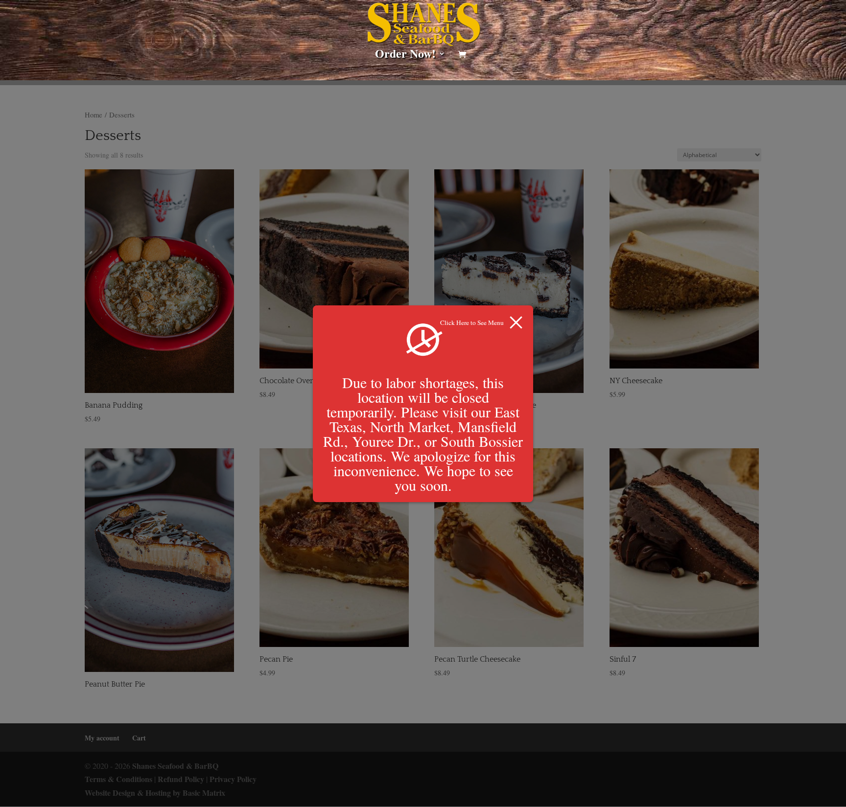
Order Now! (405, 56)
